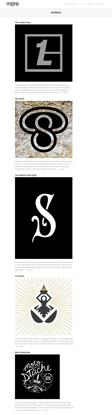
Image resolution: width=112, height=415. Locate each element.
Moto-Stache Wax (22, 352)
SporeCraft (19, 99)
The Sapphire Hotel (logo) (26, 175)
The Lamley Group (22, 22)
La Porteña (19, 276)
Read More (65, 92)
